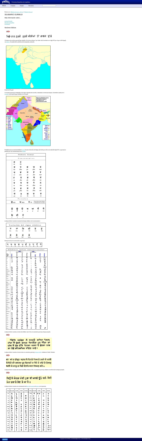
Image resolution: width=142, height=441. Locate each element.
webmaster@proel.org (85, 438)
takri (28, 386)
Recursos (31, 5)
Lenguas (13, 5)
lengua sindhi (38, 352)
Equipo (22, 5)
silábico (8, 42)
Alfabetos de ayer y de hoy (17, 12)
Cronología (7, 24)
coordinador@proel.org (75, 438)
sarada (23, 151)
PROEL (68, 438)
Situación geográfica (9, 22)
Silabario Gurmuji (28, 12)
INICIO (4, 5)
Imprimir (5, 439)
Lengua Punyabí (8, 21)
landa (23, 149)
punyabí (6, 94)
